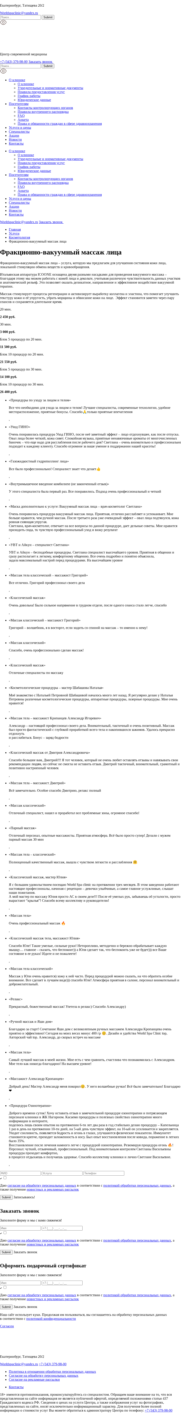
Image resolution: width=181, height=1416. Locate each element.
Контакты (16, 143)
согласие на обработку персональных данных (42, 1185)
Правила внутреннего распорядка (43, 112)
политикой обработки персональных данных (137, 1185)
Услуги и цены (20, 127)
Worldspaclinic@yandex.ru (19, 13)
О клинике (17, 80)
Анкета (23, 120)
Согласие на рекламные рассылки (34, 1379)
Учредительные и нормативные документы (50, 88)
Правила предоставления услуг (41, 92)
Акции (14, 135)
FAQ (21, 116)
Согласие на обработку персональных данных (43, 1375)
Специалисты (19, 131)
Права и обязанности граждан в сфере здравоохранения (60, 123)
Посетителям (18, 104)
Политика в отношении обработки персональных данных (52, 1371)
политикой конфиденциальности (51, 1319)
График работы (29, 96)
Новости (15, 139)
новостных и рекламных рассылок (53, 1189)
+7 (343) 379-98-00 (14, 62)
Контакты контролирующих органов (45, 108)
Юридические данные (34, 100)
